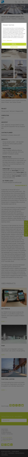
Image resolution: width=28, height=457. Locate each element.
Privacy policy (9, 40)
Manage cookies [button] (14, 47)
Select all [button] (14, 44)
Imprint (4, 40)
